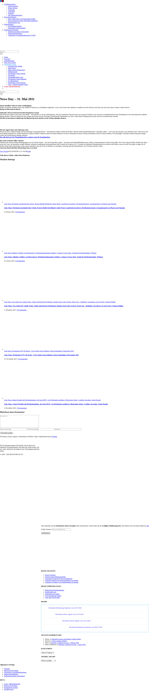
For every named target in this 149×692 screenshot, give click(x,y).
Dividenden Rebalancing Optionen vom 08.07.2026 (85, 627)
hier (148, 526)
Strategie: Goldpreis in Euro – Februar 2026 (65, 643)
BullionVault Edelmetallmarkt (54, 590)
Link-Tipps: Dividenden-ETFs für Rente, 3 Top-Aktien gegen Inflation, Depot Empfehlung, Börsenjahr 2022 (39, 351)
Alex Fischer (4, 151)
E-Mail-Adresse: (46, 529)
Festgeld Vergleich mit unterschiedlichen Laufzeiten (61, 580)
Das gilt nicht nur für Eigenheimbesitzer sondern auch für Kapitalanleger (25, 137)
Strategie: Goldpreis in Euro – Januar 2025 (72, 644)
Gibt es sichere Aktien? (59, 641)
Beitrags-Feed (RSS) (10, 686)
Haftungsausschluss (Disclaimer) (14, 676)
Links (29, 151)
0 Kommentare (20, 212)
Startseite (7, 669)
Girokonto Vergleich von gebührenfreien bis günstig (61, 582)
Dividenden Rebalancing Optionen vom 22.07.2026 (65, 608)
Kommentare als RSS (11, 687)
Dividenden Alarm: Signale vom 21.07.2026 (69, 614)
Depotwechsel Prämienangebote (55, 577)
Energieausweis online (52, 594)
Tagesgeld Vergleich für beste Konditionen (58, 579)
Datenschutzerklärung (11, 674)
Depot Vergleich (50, 575)
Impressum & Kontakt (11, 670)
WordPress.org (8, 689)
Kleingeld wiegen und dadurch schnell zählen (66, 639)
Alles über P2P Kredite (52, 597)
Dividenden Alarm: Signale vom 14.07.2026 (76, 621)
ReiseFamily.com (50, 592)
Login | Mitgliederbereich (12, 684)
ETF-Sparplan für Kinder (53, 596)
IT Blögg (54, 436)
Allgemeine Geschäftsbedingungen (15, 672)
